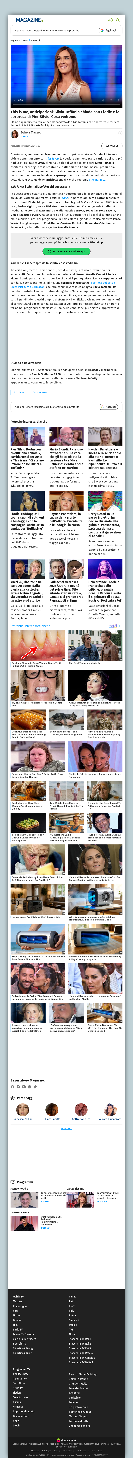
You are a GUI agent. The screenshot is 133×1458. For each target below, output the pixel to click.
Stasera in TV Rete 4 (81, 1353)
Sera (15, 1310)
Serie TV (18, 1329)
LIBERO (16, 1444)
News (25, 40)
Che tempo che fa (79, 1425)
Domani (17, 1320)
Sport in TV (19, 1343)
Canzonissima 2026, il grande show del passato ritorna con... (108, 1196)
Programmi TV (21, 1369)
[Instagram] (18, 1087)
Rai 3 (72, 1310)
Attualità (18, 1406)
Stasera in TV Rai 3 (80, 1348)
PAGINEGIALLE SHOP (51, 1444)
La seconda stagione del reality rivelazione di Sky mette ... (53, 1196)
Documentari (21, 1416)
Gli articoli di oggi (23, 1348)
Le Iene (73, 1402)
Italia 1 (73, 1324)
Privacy (57, 1451)
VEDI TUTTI (66, 1128)
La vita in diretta (79, 1421)
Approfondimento (23, 1411)
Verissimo (75, 1397)
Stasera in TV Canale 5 (82, 1357)
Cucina (17, 1402)
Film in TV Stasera (23, 1334)
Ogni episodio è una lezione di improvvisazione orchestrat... (51, 1220)
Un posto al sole (78, 1407)
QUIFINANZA (116, 1444)
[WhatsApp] (29, 1087)
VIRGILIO (23, 1444)
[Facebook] (12, 1087)
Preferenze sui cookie (86, 1451)
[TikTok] (35, 1087)
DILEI (97, 1444)
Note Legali (46, 1451)
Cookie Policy (68, 1451)
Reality (45, 1201)
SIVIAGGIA (105, 1444)
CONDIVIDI (110, 146)
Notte (16, 1315)
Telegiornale (20, 1397)
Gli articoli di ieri (22, 1353)
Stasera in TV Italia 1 (81, 1362)
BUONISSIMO (61, 1447)
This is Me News (40, 392)
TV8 (71, 1329)
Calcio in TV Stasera (24, 1339)
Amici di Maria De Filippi (83, 1374)
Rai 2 (72, 1306)
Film (15, 1324)
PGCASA (64, 1444)
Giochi (16, 1425)
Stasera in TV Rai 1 (80, 1339)
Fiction (17, 1392)
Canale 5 (74, 1320)
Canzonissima (75, 1188)
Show (16, 1420)
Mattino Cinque (78, 1416)
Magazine (15, 40)
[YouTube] (24, 1087)
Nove (72, 1334)
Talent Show (20, 1378)
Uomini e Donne (78, 1378)
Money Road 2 (19, 1188)
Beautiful (74, 1393)
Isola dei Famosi (78, 1388)
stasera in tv (97, 179)
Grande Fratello (78, 1383)
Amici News (19, 392)
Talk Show (19, 1383)
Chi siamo (35, 1451)
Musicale (102, 1201)
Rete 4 (73, 1315)
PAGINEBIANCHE (76, 1444)
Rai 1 (71, 1301)
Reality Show (20, 1373)
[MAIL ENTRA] (111, 20)
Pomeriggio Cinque (80, 1411)
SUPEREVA (72, 1447)
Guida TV (18, 1296)
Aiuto (100, 1451)
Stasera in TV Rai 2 (80, 1343)
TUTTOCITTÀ (89, 1444)
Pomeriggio (20, 1306)
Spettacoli (35, 40)
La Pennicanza (20, 1212)
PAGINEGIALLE (35, 1444)
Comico (45, 1228)
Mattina (17, 1301)
